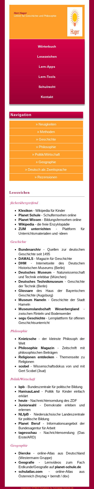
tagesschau (27, 433)
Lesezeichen (47, 56)
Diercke (24, 453)
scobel (23, 366)
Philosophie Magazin (36, 348)
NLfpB (23, 414)
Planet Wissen (29, 220)
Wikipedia (26, 224)
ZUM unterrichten (34, 229)
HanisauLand (28, 391)
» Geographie (46, 162)
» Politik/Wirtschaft (46, 154)
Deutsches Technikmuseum (40, 281)
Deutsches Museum (34, 272)
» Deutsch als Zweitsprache (46, 169)
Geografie (26, 462)
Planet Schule (29, 215)
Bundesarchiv (29, 249)
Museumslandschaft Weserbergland (48, 309)
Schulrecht (47, 87)
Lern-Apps (47, 66)
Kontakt (47, 97)
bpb (21, 387)
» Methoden (46, 132)
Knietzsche (27, 339)
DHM (22, 263)
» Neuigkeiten (46, 124)
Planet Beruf (29, 423)
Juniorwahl (27, 405)
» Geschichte (46, 139)
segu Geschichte (31, 318)
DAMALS (25, 259)
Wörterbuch (47, 46)
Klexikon (25, 210)
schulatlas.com (30, 471)
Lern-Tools (47, 77)
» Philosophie (46, 147)
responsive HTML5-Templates (35, 488)
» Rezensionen (46, 177)
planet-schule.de (68, 467)
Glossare (25, 291)
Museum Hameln (32, 300)
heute (22, 400)
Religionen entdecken (36, 357)
